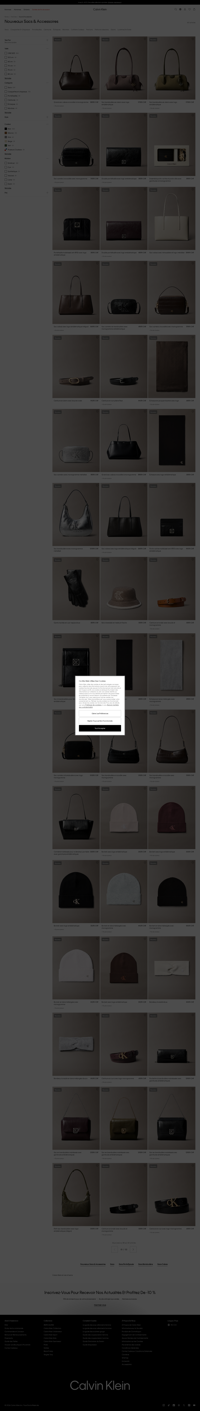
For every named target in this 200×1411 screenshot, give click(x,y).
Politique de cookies (93, 705)
